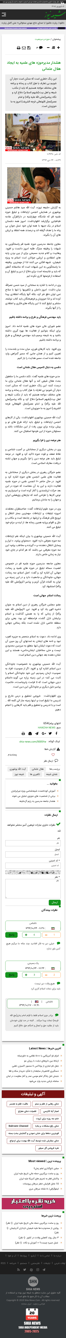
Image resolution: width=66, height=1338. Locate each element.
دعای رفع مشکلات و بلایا (47, 1126)
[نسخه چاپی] (18, 48)
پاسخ (11, 935)
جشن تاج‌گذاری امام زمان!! (46, 1169)
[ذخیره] (28, 48)
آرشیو (33, 1256)
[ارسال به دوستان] (24, 48)
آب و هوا (12, 1256)
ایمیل (57, 850)
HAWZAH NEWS (46, 728)
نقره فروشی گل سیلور (48, 1148)
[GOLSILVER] (33, 1204)
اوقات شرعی (59, 1263)
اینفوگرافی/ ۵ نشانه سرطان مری (44, 1189)
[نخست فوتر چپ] (33, 1320)
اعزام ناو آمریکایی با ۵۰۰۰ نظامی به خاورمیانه (38, 1056)
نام (58, 838)
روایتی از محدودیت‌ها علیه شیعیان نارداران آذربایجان (33, 1230)
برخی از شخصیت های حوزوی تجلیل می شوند (33, 796)
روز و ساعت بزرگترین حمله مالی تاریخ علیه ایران (36, 1174)
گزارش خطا (50, 749)
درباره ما (57, 1256)
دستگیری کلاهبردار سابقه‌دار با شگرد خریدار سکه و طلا (34, 1071)
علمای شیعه (52, 774)
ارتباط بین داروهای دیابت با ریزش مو (41, 1061)
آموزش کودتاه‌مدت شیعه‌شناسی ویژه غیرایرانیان (33, 791)
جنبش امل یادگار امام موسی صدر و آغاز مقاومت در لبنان (32, 1076)
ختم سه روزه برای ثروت (47, 1119)
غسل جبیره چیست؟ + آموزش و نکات (37, 1243)
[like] (33, 755)
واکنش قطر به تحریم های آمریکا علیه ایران (39, 1179)
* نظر (57, 877)
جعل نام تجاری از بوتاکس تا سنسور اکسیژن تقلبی (35, 1066)
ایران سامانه (26, 1304)
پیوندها (23, 1256)
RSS (3, 1263)
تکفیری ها (35, 774)
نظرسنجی (35, 1263)
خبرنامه (13, 1263)
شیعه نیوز (19, 774)
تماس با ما (45, 1256)
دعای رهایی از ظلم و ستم (47, 1104)
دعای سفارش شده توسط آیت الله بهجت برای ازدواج (34, 1141)
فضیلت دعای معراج (27, 1111)
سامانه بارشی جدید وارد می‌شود (44, 1081)
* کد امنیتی (54, 861)
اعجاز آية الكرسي (51, 1111)
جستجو (23, 1263)
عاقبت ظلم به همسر (19, 1104)
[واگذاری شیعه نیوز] (33, 28)
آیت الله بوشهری (18, 769)
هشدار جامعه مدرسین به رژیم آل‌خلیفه (37, 801)
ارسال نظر (49, 761)
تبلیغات (47, 1263)
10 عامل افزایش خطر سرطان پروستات (41, 1184)
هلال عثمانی (38, 769)
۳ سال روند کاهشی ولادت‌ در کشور (39, 1238)
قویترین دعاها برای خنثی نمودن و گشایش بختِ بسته (33, 1133)
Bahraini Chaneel (18, 1126)
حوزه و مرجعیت (42, 39)
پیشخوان (56, 39)
